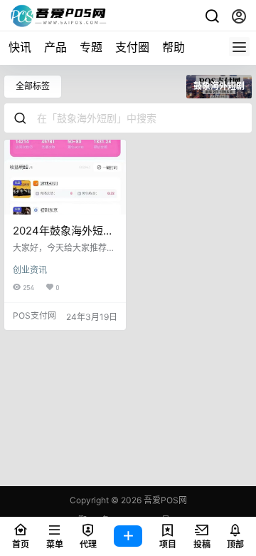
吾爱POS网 (164, 500)
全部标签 (33, 86)
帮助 (173, 47)
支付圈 (132, 47)
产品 (55, 47)
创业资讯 (30, 269)
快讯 (20, 47)
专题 (91, 47)
